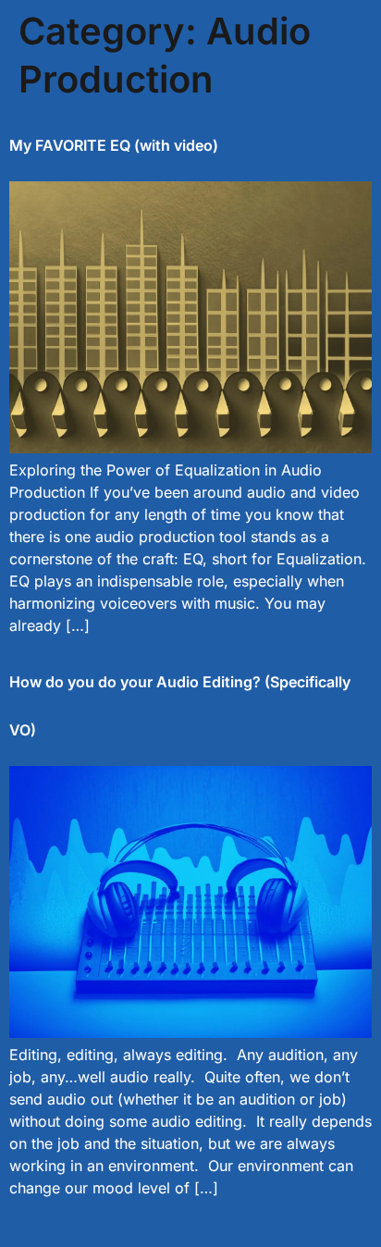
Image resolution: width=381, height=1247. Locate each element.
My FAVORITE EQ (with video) (113, 145)
